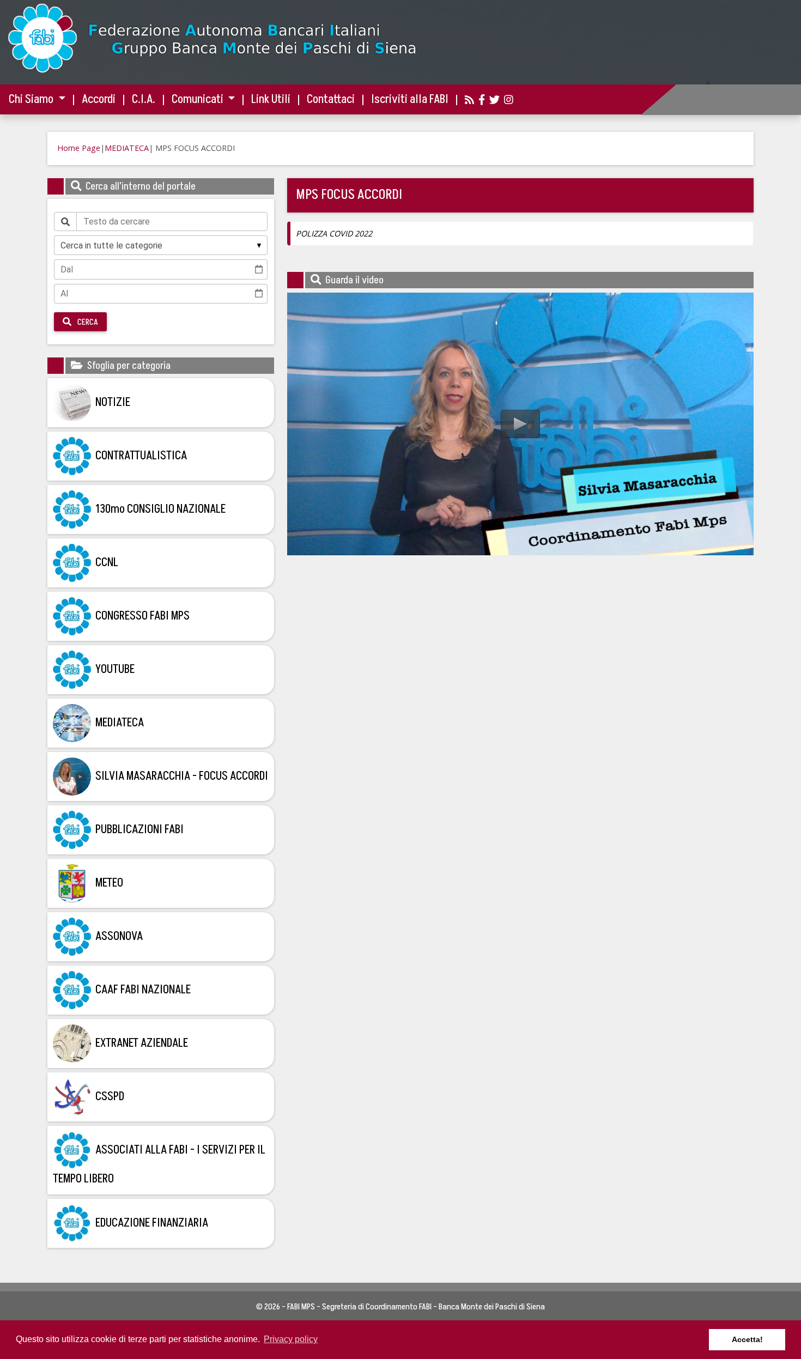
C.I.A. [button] (143, 99)
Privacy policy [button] (291, 1339)
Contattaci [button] (331, 99)
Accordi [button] (99, 99)
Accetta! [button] (747, 1339)
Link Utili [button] (270, 99)
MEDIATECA (127, 148)
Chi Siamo (32, 99)
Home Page (78, 148)
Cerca (87, 322)
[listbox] (161, 245)
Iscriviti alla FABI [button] (409, 99)
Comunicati (199, 99)
